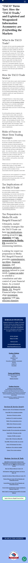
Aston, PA (9, 444)
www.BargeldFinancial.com (14, 344)
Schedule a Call (14, 358)
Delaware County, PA (7, 409)
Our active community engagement (14, 361)
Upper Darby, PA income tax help (14, 433)
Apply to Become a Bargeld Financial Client (14, 498)
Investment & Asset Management (14, 388)
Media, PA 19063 (14, 338)
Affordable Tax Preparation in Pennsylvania (14, 461)
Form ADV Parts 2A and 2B (14, 374)
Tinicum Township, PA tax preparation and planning (14, 430)
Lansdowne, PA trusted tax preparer (14, 418)
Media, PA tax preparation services (14, 421)
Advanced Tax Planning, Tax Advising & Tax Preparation (14, 392)
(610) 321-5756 (14, 341)
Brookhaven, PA (9, 447)
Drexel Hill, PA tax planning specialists (14, 412)
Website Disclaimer (14, 378)
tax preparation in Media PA (8, 207)
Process (14, 356)
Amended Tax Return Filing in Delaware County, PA (13, 475)
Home (14, 355)
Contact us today (16, 273)
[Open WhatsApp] (24, 559)
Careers (14, 359)
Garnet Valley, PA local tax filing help (14, 438)
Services (14, 362)
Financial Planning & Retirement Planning (14, 389)
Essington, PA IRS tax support (14, 436)
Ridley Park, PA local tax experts (14, 423)
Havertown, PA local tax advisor (14, 415)
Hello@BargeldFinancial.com (14, 346)
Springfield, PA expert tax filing (14, 427)
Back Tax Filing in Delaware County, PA (14, 468)
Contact (13, 364)
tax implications (14, 232)
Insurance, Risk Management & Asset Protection (14, 390)
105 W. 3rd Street (14, 336)
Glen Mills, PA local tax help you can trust (14, 441)
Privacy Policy (14, 376)
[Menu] (25, 1)
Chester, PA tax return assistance (14, 450)
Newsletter (14, 365)
